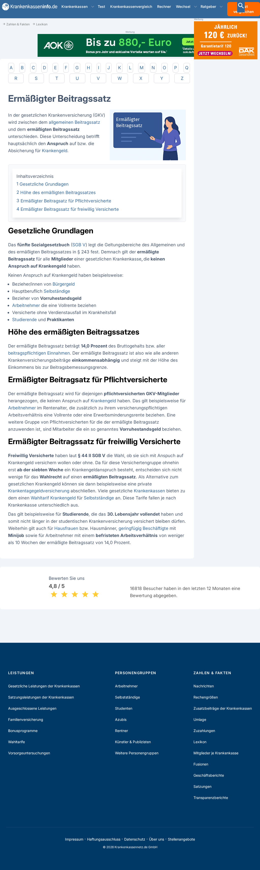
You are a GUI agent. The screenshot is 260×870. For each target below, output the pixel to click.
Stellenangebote (181, 839)
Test (101, 6)
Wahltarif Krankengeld (53, 497)
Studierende (24, 319)
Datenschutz (134, 839)
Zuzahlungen (204, 730)
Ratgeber (208, 6)
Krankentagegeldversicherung (38, 490)
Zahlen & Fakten (212, 673)
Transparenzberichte (210, 797)
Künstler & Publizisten (133, 742)
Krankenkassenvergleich (131, 6)
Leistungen (21, 673)
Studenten (123, 708)
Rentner (121, 730)
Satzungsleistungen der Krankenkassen (41, 697)
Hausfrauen (66, 528)
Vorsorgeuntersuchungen (29, 753)
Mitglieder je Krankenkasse (215, 753)
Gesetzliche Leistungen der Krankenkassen (44, 686)
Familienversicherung (25, 719)
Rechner (164, 6)
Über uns (156, 839)
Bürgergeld (64, 284)
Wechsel (183, 6)
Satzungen (202, 786)
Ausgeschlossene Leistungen (32, 708)
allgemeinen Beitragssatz (74, 122)
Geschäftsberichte (208, 775)
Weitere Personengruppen (136, 753)
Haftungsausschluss (103, 839)
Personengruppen (135, 673)
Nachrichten (203, 686)
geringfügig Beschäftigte (143, 528)
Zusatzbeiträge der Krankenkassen (222, 708)
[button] (93, 7)
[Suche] (241, 6)
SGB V (79, 244)
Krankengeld (54, 150)
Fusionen (200, 764)
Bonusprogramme (23, 730)
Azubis (120, 719)
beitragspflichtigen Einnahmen (39, 353)
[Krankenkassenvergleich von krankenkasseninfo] (27, 6)
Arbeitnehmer (26, 305)
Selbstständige (99, 497)
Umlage (199, 719)
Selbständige (57, 291)
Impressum (74, 839)
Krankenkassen (74, 6)
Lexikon (199, 742)
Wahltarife (16, 742)
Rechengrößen (205, 697)
